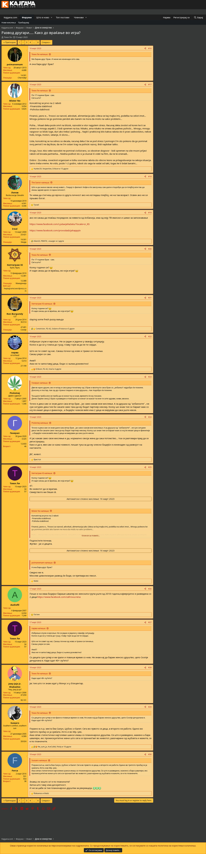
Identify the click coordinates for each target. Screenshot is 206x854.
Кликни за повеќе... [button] (91, 535)
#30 (150, 754)
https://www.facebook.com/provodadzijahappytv (55, 230)
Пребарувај (23, 22)
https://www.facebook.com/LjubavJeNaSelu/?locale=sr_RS (60, 224)
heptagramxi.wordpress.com (15, 289)
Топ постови (62, 17)
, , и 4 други (48, 369)
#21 (150, 297)
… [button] (34, 42)
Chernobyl (22, 77)
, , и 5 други (55, 329)
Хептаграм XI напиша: (42, 303)
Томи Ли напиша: (40, 54)
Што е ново (42, 17)
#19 (150, 212)
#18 (150, 176)
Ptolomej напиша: (40, 422)
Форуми (27, 17)
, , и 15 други (51, 169)
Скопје (23, 329)
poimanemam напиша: (42, 562)
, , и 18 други (54, 747)
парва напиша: (39, 628)
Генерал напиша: (40, 382)
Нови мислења (9, 22)
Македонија (21, 283)
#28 (150, 667)
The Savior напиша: (40, 182)
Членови (79, 17)
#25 (150, 467)
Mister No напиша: (40, 511)
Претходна (10, 42)
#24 (150, 417)
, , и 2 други (49, 241)
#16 (150, 48)
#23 (150, 377)
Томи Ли (8, 37)
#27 (150, 622)
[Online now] (14, 389)
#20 (150, 249)
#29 (150, 707)
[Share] (145, 48)
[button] (51, 17)
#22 (150, 336)
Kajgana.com (10, 17)
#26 (150, 589)
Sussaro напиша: (39, 760)
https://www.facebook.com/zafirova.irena (59, 596)
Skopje (23, 242)
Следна (45, 42)
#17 (150, 84)
